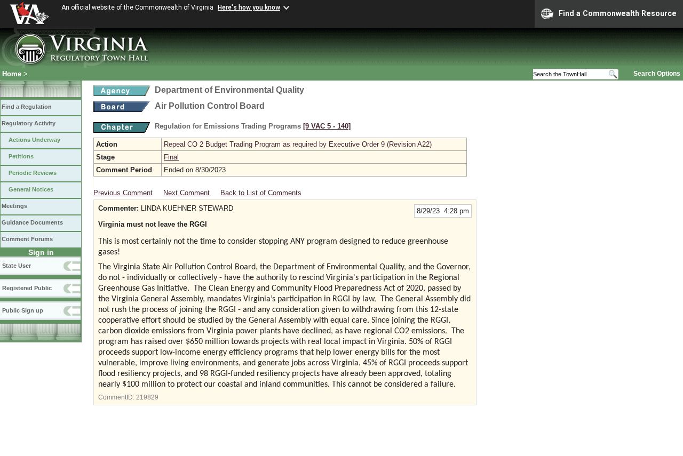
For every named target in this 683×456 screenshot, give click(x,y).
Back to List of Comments (260, 193)
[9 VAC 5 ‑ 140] (327, 126)
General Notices (31, 189)
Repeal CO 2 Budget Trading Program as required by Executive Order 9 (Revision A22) (298, 144)
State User (16, 265)
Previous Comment (123, 193)
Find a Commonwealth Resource (618, 13)
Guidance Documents (32, 222)
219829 (147, 397)
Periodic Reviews (33, 173)
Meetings (14, 206)
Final (171, 157)
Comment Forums (27, 239)
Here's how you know (249, 7)
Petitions (21, 156)
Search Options (656, 73)
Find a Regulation (27, 106)
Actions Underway (34, 140)
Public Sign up (22, 310)
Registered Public (27, 288)
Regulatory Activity (28, 123)
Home (11, 74)
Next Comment (186, 193)
